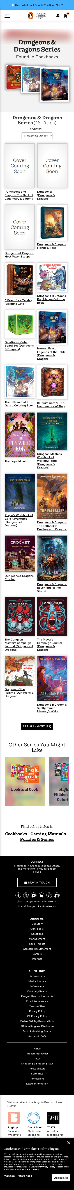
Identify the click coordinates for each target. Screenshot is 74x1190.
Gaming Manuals (48, 834)
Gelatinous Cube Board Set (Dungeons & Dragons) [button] (19, 345)
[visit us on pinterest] (49, 895)
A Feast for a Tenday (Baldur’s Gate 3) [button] (18, 302)
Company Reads (37, 991)
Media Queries (37, 981)
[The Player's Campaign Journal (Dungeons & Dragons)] (52, 616)
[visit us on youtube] (33, 895)
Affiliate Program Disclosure (37, 1026)
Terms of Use (37, 1006)
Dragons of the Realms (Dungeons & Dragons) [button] (19, 692)
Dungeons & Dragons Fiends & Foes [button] (51, 246)
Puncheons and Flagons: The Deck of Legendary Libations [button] (19, 195)
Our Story (37, 924)
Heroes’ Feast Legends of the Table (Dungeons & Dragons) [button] (51, 354)
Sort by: (36, 129)
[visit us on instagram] (57, 895)
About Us (37, 919)
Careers (37, 954)
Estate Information (37, 1083)
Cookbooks (16, 834)
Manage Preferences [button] (18, 1175)
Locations (37, 934)
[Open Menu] (7, 16)
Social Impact (37, 944)
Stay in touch (38, 883)
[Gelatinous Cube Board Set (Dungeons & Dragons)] (20, 324)
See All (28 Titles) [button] (37, 726)
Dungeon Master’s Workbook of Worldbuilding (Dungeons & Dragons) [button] (49, 461)
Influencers (37, 986)
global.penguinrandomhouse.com (37, 901)
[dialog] (37, 1164)
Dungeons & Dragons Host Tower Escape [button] (19, 255)
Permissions (37, 1078)
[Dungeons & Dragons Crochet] (20, 554)
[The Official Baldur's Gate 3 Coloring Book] (20, 381)
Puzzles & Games (37, 839)
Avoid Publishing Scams (37, 1031)
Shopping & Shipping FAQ (37, 1063)
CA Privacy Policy (37, 1016)
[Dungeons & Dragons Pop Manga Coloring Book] (52, 277)
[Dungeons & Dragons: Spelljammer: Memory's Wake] (52, 678)
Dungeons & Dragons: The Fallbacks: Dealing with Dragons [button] (52, 526)
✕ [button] (68, 1143)
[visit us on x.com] (26, 895)
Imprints (37, 959)
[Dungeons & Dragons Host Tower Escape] (20, 227)
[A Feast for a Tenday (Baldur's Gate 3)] (20, 279)
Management (37, 939)
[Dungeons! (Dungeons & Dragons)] (52, 165)
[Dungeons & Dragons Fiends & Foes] (52, 222)
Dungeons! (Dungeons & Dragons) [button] (46, 195)
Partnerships (37, 976)
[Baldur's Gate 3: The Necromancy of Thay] (52, 382)
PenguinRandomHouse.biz (37, 996)
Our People (37, 929)
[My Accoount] (58, 15)
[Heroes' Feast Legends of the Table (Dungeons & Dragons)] (52, 327)
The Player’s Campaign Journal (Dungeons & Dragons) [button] (49, 645)
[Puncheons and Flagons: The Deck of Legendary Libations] (20, 165)
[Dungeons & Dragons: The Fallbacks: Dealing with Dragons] (52, 496)
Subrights (37, 1073)
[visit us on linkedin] (41, 895)
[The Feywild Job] (20, 435)
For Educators (37, 1068)
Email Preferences (37, 1001)
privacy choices (30, 1169)
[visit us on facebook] (18, 895)
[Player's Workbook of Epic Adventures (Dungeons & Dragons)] (20, 492)
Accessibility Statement (37, 949)
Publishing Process (37, 1053)
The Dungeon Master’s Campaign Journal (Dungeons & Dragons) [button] (19, 645)
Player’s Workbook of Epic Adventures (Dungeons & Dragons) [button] (19, 520)
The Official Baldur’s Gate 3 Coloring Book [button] (19, 404)
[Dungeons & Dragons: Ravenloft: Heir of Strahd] (52, 558)
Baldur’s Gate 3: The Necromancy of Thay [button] (51, 404)
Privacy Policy (37, 1011)
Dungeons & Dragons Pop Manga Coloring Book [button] (51, 299)
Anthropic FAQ (37, 1036)
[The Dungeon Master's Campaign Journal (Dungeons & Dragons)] (20, 616)
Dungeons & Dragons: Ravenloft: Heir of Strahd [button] (52, 587)
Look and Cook (24, 789)
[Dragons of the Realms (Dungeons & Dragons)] (20, 671)
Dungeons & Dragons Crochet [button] (19, 577)
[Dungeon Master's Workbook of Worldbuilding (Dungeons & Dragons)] (52, 431)
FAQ (37, 1058)
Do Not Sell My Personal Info (37, 1021)
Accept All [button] (61, 1178)
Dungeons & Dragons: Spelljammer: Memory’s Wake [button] (52, 708)
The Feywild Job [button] (16, 461)
